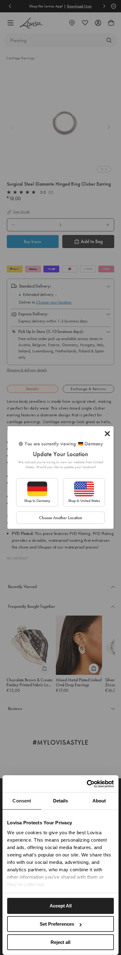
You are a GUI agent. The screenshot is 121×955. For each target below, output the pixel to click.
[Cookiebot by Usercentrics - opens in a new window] (87, 784)
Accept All (61, 905)
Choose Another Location (60, 517)
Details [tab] (60, 800)
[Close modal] (107, 433)
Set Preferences (57, 924)
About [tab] (99, 800)
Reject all (60, 942)
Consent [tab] (21, 800)
